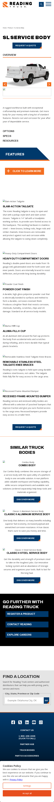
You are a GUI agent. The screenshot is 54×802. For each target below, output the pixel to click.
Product (10, 28)
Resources (10, 140)
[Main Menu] (48, 4)
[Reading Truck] (17, 4)
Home (5, 28)
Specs (7, 136)
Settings (27, 785)
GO (46, 700)
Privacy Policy (16, 779)
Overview (9, 55)
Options (8, 131)
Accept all (27, 793)
